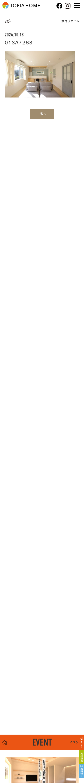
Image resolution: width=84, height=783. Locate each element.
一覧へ (41, 113)
